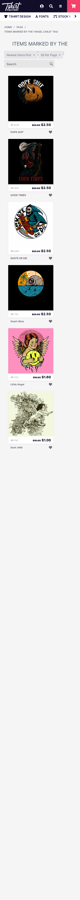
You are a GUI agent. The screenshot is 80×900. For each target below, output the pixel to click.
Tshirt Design (20, 16)
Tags (19, 27)
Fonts (44, 16)
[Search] (51, 63)
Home (8, 27)
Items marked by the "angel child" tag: (31, 31)
